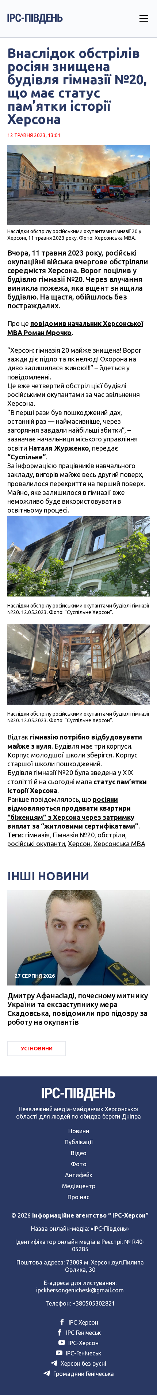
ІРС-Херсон (83, 1343)
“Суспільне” (26, 456)
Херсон (79, 843)
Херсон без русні (82, 1363)
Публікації (79, 1142)
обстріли (111, 834)
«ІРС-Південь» (110, 1228)
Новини (78, 1131)
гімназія (37, 834)
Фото (79, 1164)
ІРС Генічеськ (83, 1332)
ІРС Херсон (82, 1322)
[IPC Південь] (35, 19)
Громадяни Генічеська (83, 1373)
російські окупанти (36, 843)
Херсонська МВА (119, 843)
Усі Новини (37, 1048)
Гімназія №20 (74, 834)
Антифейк (78, 1175)
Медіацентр (78, 1186)
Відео (79, 1153)
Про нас (78, 1197)
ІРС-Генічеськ (82, 1353)
